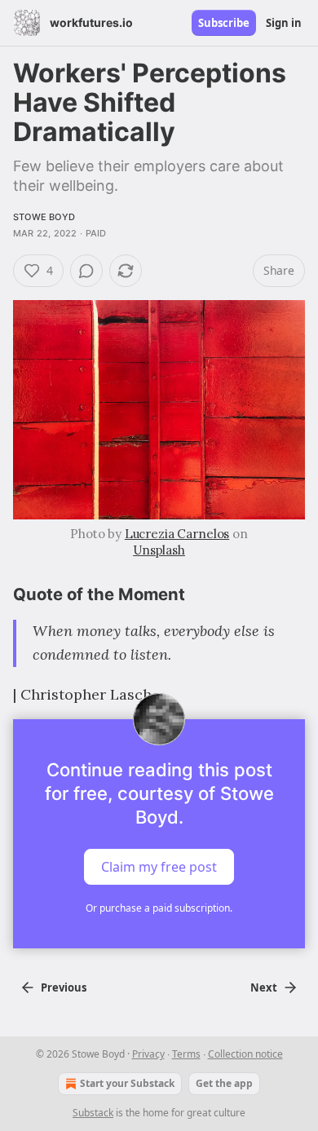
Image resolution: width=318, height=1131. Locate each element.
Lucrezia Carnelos (177, 533)
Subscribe (224, 22)
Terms (186, 1054)
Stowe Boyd (44, 217)
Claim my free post (159, 867)
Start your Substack (127, 1083)
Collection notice (245, 1054)
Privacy (148, 1054)
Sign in (284, 22)
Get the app (224, 1083)
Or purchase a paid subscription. (159, 908)
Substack (93, 1113)
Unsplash (159, 550)
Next (263, 987)
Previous (63, 987)
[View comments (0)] (86, 270)
